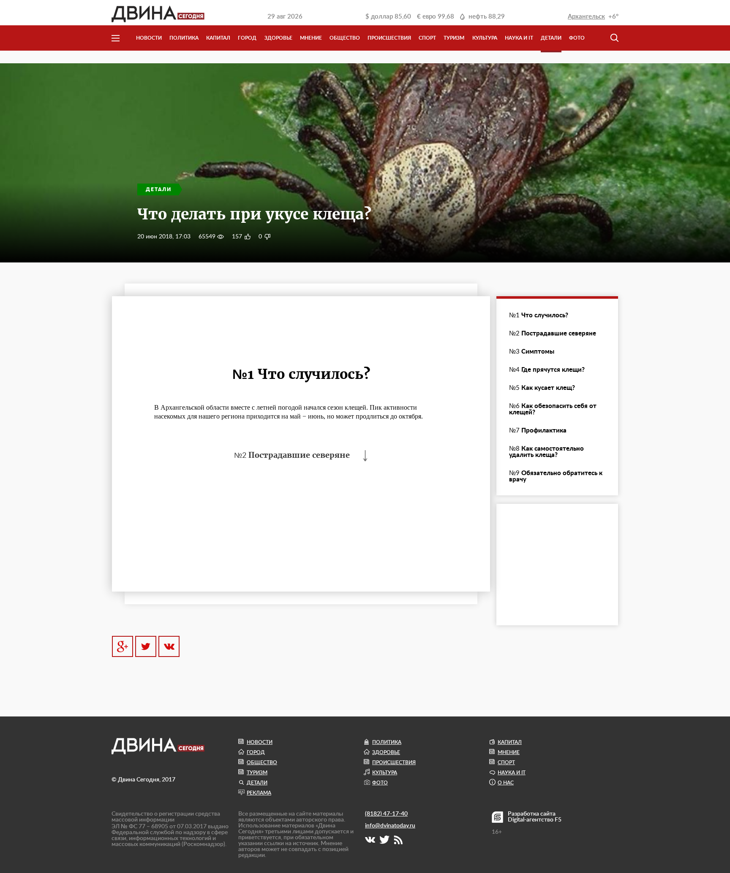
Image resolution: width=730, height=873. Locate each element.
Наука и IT (519, 38)
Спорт (427, 38)
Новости (149, 38)
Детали (551, 38)
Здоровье (278, 38)
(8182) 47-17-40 (386, 814)
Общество (345, 38)
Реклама (259, 792)
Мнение (311, 38)
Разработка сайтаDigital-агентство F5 (534, 817)
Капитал (218, 38)
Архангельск (586, 17)
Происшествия (389, 38)
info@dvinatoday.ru (390, 826)
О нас (506, 782)
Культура (484, 38)
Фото (577, 38)
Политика (184, 38)
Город (247, 38)
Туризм (454, 38)
